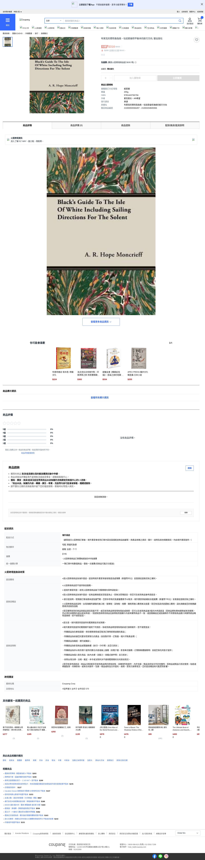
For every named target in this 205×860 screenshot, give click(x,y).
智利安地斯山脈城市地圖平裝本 (16, 794)
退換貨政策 (56, 833)
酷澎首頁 (6, 34)
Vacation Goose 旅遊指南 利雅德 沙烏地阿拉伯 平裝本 (25, 791)
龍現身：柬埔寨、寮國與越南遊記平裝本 (20, 808)
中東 (59, 760)
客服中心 (192, 12)
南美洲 (11, 760)
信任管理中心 (70, 833)
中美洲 (66, 760)
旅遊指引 (110, 760)
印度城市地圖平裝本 (12, 822)
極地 (4, 760)
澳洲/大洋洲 (99, 760)
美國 (34, 760)
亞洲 (41, 760)
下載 (130, 5)
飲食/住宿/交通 (122, 760)
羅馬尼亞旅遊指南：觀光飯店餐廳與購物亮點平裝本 (24, 815)
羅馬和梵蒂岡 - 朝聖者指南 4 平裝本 (18, 774)
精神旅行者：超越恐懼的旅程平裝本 (18, 777)
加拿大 (89, 760)
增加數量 (111, 79)
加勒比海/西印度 (78, 760)
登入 (178, 12)
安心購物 (101, 833)
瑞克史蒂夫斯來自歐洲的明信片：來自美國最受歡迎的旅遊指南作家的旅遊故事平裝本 (36, 784)
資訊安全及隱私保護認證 (129, 833)
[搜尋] (180, 20)
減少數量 (111, 76)
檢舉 (186, 513)
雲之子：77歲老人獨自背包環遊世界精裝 (20, 812)
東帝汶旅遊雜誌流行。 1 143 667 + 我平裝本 (21, 781)
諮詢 (190, 468)
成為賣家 (200, 12)
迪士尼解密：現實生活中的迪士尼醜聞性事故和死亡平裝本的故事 (29, 819)
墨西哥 (27, 760)
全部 (48, 21)
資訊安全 (112, 833)
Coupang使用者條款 (40, 833)
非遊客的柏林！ (11, 787)
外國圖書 (28, 34)
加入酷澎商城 (147, 833)
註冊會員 (185, 12)
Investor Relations (22, 833)
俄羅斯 (19, 760)
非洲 (47, 760)
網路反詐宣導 (161, 833)
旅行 (36, 34)
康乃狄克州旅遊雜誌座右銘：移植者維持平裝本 (22, 801)
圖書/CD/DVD (17, 34)
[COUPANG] (57, 845)
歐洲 (53, 760)
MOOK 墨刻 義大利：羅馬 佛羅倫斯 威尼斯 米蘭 (22, 805)
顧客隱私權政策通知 (86, 833)
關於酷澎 (7, 833)
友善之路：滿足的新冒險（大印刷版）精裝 (21, 798)
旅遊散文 (44, 34)
